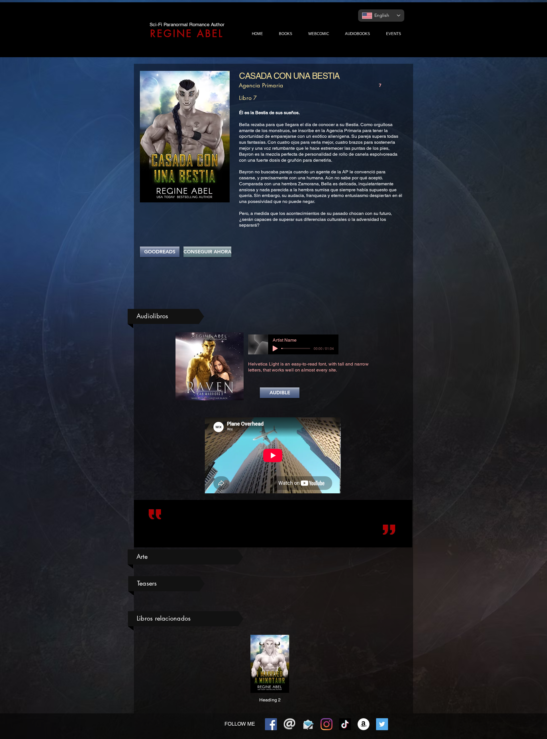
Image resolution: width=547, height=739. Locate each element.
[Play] (275, 348)
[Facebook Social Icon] (271, 724)
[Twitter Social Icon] (382, 724)
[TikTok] (345, 724)
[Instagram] (326, 724)
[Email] (289, 724)
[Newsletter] (308, 724)
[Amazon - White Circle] (364, 724)
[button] (279, 392)
